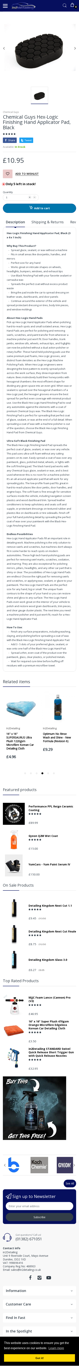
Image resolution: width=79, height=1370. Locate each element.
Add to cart (42, 208)
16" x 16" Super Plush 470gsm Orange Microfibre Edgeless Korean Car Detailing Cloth (49, 1025)
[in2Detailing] (23, 5)
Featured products (20, 789)
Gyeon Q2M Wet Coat (43, 836)
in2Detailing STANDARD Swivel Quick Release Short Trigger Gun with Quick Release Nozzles (51, 1052)
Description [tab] (15, 222)
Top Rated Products (21, 980)
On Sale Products (18, 885)
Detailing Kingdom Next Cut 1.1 (50, 905)
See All (70, 1183)
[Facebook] (30, 1278)
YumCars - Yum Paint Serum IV (49, 864)
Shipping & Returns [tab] (47, 222)
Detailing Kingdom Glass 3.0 (48, 960)
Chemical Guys (11, 112)
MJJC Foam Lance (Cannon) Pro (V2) (50, 999)
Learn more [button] (56, 1348)
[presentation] (5, 1165)
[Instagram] (39, 1278)
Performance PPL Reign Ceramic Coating (51, 808)
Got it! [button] (39, 1358)
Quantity (8, 192)
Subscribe (39, 1217)
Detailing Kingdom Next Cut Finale (52, 931)
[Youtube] (48, 1278)
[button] (9, 134)
